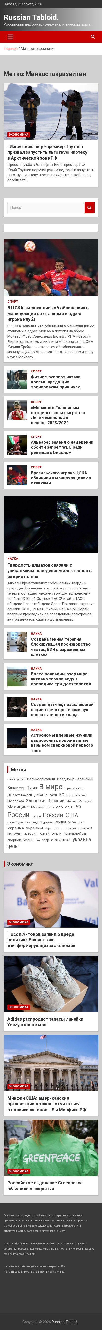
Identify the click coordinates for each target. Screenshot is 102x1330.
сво (38, 840)
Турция (60, 822)
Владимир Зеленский (75, 779)
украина (82, 839)
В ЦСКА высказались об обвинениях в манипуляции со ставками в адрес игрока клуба (48, 313)
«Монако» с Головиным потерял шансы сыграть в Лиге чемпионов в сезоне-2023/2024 (58, 415)
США (71, 815)
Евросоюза (15, 801)
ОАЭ (59, 807)
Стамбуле (15, 822)
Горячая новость (75, 788)
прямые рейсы (75, 833)
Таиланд (31, 822)
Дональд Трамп (45, 795)
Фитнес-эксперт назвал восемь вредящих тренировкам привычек (55, 382)
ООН (68, 807)
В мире (50, 787)
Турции (46, 822)
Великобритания (41, 779)
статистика (60, 840)
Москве (37, 807)
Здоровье (35, 800)
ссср (45, 840)
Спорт (12, 301)
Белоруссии (16, 779)
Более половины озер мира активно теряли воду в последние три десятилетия (61, 678)
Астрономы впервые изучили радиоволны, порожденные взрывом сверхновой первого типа (62, 743)
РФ (77, 807)
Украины (34, 828)
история (31, 833)
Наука (12, 558)
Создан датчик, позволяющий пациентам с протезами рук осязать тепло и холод (62, 709)
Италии (71, 801)
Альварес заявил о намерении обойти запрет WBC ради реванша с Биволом (62, 447)
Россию (36, 816)
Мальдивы (86, 801)
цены (13, 846)
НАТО (50, 807)
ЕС (61, 794)
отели (56, 833)
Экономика (18, 134)
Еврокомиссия (76, 795)
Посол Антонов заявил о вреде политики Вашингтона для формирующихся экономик (41, 940)
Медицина (18, 806)
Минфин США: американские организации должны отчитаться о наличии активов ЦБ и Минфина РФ (46, 1103)
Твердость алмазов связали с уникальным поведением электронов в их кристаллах (49, 570)
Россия (53, 815)
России (18, 815)
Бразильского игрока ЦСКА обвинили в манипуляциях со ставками (61, 477)
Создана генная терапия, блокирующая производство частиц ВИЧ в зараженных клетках (61, 647)
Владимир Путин (22, 787)
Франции (52, 828)
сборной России (20, 840)
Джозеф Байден (19, 795)
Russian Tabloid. (31, 17)
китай (45, 833)
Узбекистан (76, 822)
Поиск (90, 207)
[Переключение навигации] (10, 37)
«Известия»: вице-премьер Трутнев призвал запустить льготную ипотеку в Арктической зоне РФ (47, 152)
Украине (15, 828)
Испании (56, 800)
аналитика (70, 828)
